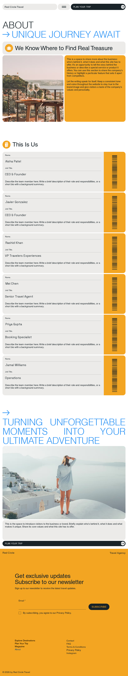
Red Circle (8, 552)
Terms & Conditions (76, 647)
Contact (70, 640)
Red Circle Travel (14, 6)
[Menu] (64, 7)
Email (22, 600)
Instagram (71, 653)
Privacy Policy (73, 650)
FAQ (68, 644)
